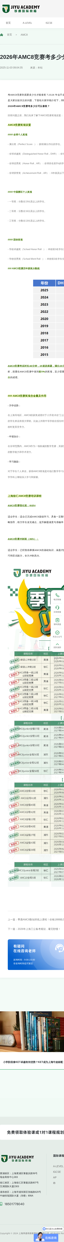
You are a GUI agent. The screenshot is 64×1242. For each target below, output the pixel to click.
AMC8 (24, 34)
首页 (9, 34)
